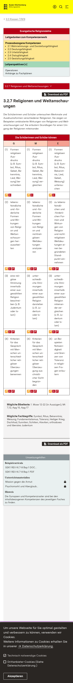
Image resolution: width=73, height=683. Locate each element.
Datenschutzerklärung (37, 646)
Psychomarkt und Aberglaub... (21, 486)
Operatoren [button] (11, 70)
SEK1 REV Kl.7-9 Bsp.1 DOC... (20, 467)
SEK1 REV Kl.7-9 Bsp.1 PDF (19, 471)
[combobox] (54, 6)
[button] (16, 64)
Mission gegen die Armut (18, 481)
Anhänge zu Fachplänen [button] (18, 73)
